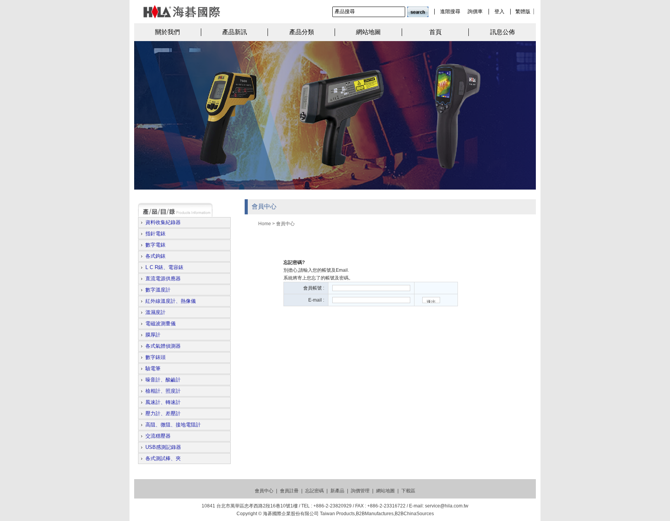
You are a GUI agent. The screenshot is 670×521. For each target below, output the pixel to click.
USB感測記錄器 (163, 447)
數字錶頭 (155, 357)
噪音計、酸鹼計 (163, 380)
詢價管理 (360, 490)
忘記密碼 (314, 490)
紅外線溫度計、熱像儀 (170, 301)
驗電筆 (153, 368)
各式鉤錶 (155, 256)
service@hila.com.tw (446, 506)
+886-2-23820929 (332, 506)
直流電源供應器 (163, 278)
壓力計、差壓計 (163, 413)
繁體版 (522, 11)
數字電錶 (155, 245)
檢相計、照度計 (163, 391)
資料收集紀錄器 (163, 222)
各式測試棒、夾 (163, 458)
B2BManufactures (375, 513)
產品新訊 (234, 32)
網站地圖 (368, 32)
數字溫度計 (158, 290)
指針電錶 (155, 233)
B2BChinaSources (414, 513)
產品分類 (301, 32)
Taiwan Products (337, 513)
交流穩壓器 (158, 436)
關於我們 (167, 32)
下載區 (408, 490)
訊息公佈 (502, 32)
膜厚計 (153, 335)
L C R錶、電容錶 (164, 267)
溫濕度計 (155, 312)
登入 (499, 11)
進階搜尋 (450, 11)
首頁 (435, 32)
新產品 (337, 490)
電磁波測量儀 (160, 323)
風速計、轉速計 (163, 402)
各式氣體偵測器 (163, 346)
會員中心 (285, 223)
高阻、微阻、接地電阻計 (173, 425)
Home (264, 223)
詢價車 (475, 11)
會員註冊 (289, 490)
